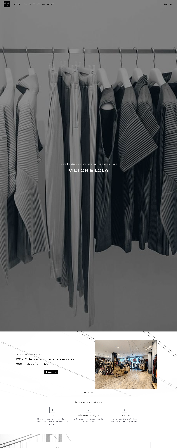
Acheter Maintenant (125, 374)
